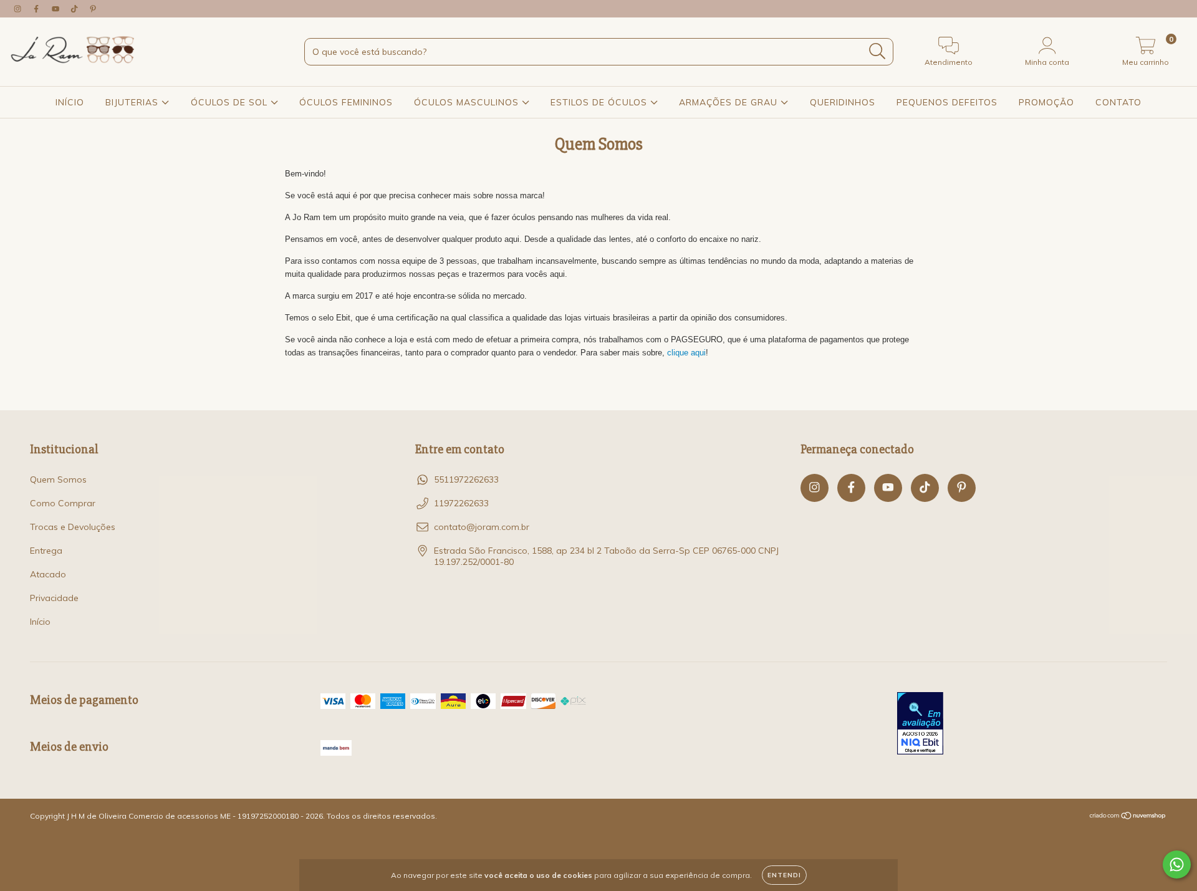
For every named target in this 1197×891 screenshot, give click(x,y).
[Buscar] (877, 51)
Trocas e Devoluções (72, 526)
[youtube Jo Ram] (56, 8)
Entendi (784, 875)
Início (40, 621)
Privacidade (54, 598)
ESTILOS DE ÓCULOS (600, 102)
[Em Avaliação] (920, 724)
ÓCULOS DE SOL (231, 102)
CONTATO (1118, 102)
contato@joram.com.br (481, 526)
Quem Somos (58, 479)
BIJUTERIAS (133, 102)
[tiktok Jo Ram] (75, 8)
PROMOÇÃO (1046, 102)
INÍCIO (69, 102)
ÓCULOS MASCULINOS (468, 102)
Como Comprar (62, 503)
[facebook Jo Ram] (37, 8)
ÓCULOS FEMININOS (346, 102)
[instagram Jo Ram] (18, 8)
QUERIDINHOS (842, 102)
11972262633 (461, 503)
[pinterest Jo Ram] (93, 8)
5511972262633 (466, 479)
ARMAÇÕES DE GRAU (730, 102)
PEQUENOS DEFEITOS (947, 102)
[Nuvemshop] (1128, 817)
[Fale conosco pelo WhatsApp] (1177, 864)
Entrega (46, 550)
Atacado (48, 574)
